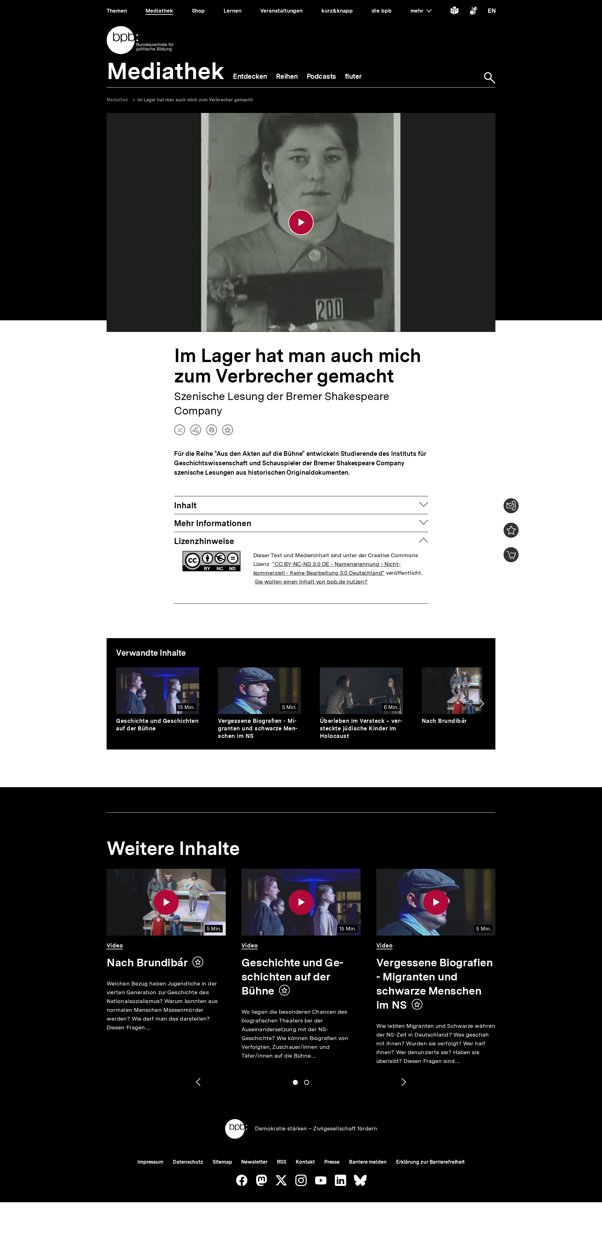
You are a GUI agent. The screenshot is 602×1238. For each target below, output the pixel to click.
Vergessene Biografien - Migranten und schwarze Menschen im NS (258, 728)
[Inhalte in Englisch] (491, 11)
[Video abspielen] (301, 222)
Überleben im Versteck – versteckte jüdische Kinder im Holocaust (361, 728)
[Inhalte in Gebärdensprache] (473, 11)
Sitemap (222, 1162)
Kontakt (305, 1162)
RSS (282, 1162)
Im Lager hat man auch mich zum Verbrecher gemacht (195, 99)
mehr (421, 11)
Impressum (150, 1162)
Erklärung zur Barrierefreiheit (430, 1162)
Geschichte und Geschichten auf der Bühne (292, 976)
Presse (332, 1162)
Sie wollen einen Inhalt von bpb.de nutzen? (311, 581)
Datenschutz (188, 1162)
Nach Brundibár (444, 721)
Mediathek (117, 99)
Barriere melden (368, 1162)
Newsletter (254, 1162)
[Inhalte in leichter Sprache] (454, 11)
